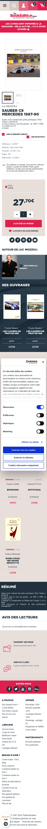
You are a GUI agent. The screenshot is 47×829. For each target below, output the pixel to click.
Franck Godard (13, 484)
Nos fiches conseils (10, 711)
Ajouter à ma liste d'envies (25, 231)
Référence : (6, 144)
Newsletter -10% (32, 704)
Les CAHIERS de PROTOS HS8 (12, 332)
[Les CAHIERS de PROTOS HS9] (35, 306)
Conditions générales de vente (23, 818)
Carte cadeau (30, 730)
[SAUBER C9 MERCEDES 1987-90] (23, 89)
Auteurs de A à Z (9, 742)
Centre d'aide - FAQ (10, 759)
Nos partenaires (31, 745)
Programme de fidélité (34, 726)
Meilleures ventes (9, 735)
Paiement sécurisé (23, 642)
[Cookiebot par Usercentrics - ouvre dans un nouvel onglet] (27, 362)
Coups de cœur (8, 732)
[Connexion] (23, 7)
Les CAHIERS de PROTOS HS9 (35, 332)
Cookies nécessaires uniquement (23, 465)
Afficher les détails (30, 442)
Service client (21, 662)
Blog (4, 763)
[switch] (40, 415)
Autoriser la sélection (23, 457)
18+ (3, 745)
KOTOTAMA (34, 490)
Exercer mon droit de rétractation (23, 825)
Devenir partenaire (33, 742)
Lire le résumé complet (17, 134)
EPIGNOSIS (13, 490)
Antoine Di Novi (34, 484)
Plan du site (6, 803)
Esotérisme (12, 497)
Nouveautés (7, 738)
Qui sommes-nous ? (10, 704)
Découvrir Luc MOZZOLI (29, 267)
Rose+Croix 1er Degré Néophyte (13, 560)
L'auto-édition (7, 708)
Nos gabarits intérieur (11, 794)
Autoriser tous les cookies (24, 450)
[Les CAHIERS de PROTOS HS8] (12, 306)
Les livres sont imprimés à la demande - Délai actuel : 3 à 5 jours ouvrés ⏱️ (23, 26)
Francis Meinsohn (12, 554)
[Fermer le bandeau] (43, 362)
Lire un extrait (38, 137)
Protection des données (31, 821)
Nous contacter (8, 766)
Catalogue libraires (9, 748)
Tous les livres (8, 729)
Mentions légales (13, 821)
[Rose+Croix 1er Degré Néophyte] (13, 529)
